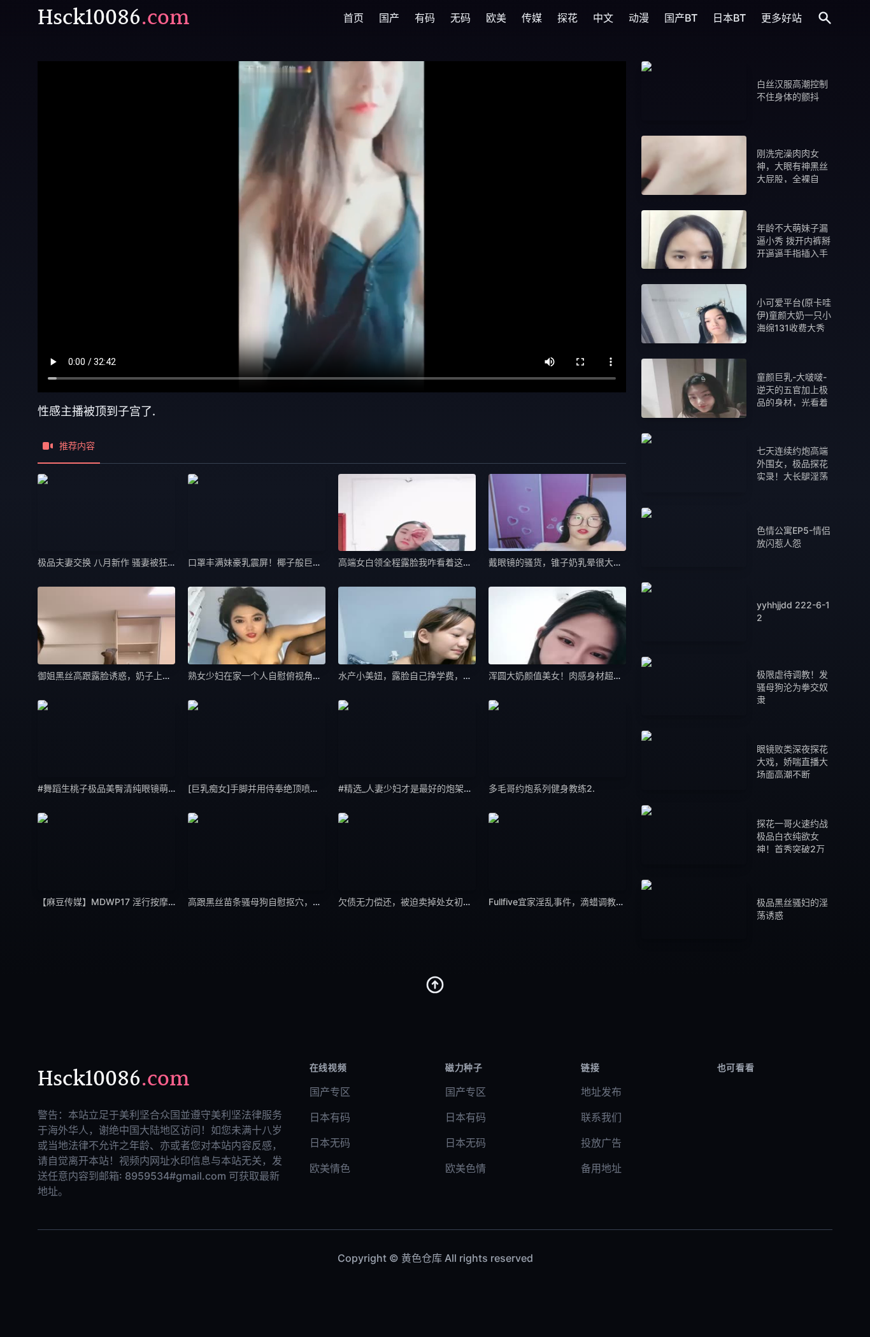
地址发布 (601, 1091)
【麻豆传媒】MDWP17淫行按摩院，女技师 (125, 901)
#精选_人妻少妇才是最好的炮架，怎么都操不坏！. (438, 788)
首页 (353, 17)
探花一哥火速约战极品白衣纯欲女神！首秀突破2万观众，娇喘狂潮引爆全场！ (792, 849)
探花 (567, 17)
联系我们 (601, 1117)
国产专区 (330, 1091)
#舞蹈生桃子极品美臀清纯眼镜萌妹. (109, 788)
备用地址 (601, 1168)
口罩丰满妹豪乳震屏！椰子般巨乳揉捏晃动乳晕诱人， (295, 562)
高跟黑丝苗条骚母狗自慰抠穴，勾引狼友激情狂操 (286, 901)
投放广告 (601, 1142)
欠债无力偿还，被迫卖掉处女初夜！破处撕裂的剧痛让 (445, 901)
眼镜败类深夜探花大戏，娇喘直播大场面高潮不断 (792, 761)
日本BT (729, 17)
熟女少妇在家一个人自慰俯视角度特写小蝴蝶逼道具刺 (295, 675)
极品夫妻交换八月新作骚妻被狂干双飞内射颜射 (135, 562)
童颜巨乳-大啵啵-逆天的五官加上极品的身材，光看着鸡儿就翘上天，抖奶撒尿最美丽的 (792, 402)
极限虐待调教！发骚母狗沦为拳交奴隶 (792, 687)
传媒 (532, 17)
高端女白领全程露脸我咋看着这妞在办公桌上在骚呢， (445, 562)
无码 (460, 17)
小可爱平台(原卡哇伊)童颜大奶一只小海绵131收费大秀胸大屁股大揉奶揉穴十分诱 (794, 328)
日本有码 (330, 1117)
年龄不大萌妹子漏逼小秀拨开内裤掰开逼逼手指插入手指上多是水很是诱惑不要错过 (794, 253)
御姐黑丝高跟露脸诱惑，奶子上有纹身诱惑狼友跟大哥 (145, 675)
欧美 (496, 17)
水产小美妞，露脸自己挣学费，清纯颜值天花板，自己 (445, 675)
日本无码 (330, 1142)
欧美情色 (330, 1168)
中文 (603, 17)
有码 (425, 17)
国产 (389, 17)
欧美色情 (465, 1168)
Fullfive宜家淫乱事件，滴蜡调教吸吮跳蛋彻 (574, 901)
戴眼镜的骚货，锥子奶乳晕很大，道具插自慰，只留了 (595, 562)
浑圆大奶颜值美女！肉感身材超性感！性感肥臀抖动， (595, 675)
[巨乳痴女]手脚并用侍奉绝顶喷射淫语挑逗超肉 (283, 788)
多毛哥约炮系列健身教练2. (541, 788)
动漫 (639, 17)
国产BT (680, 17)
